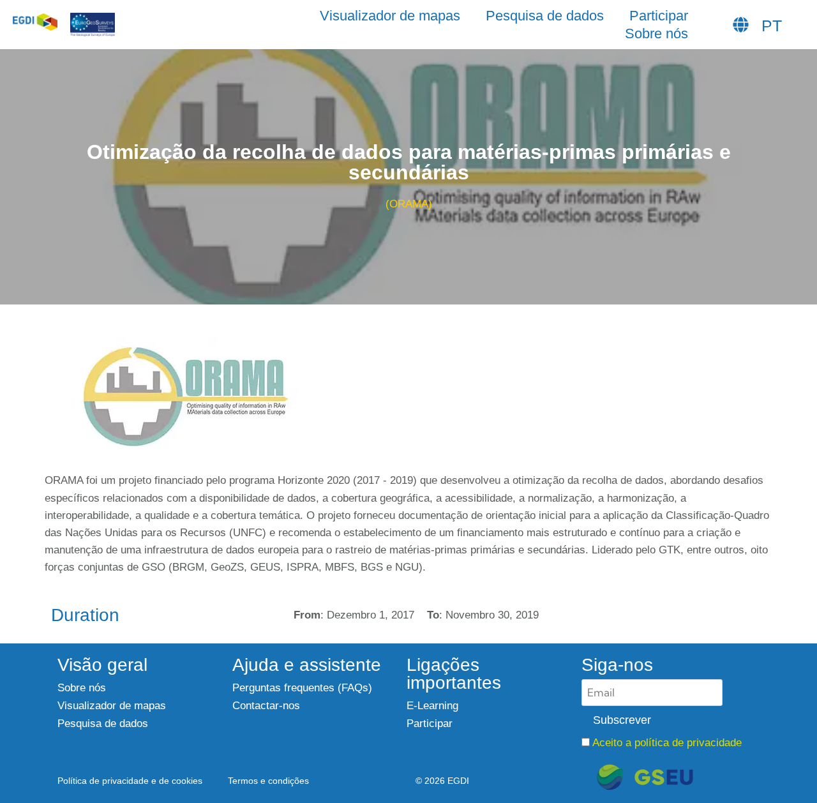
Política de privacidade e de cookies (129, 781)
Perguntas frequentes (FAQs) (302, 688)
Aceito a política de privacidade (667, 743)
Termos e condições (268, 781)
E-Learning (432, 706)
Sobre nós (656, 33)
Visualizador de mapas (390, 16)
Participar (658, 16)
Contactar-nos (266, 706)
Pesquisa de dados (545, 16)
